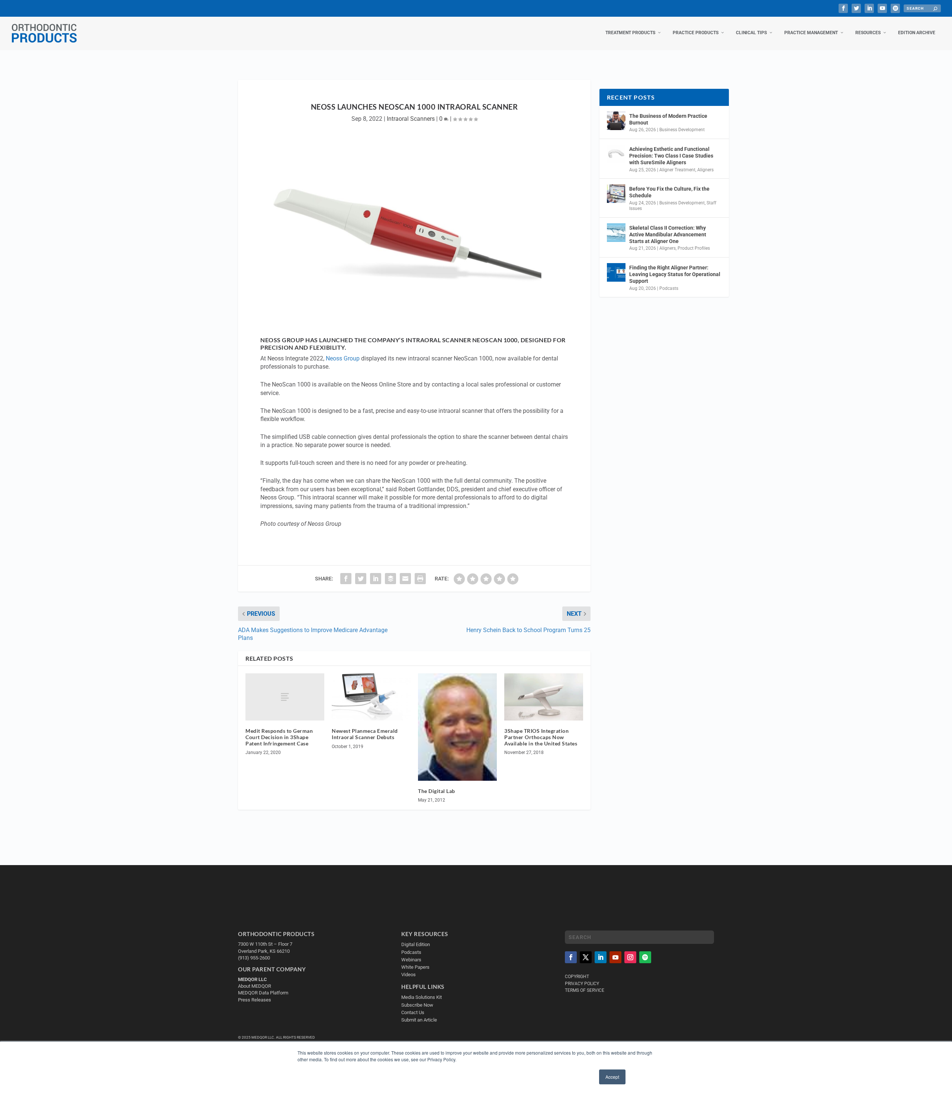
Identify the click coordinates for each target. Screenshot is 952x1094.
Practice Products (695, 32)
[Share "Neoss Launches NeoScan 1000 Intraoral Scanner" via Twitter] (360, 578)
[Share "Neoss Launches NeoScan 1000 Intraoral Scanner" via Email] (405, 578)
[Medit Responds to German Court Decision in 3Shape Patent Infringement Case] (284, 697)
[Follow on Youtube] (615, 957)
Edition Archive (916, 32)
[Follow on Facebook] (571, 957)
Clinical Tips (751, 32)
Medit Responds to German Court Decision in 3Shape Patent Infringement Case (279, 737)
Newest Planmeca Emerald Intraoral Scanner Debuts (365, 734)
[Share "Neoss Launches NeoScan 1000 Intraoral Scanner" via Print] (420, 578)
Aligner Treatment (677, 169)
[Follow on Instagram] (630, 957)
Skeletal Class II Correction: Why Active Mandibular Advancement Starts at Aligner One (667, 234)
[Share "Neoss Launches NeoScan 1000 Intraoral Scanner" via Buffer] (390, 578)
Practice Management (811, 32)
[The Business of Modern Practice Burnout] (616, 120)
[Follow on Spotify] (645, 957)
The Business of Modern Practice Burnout (668, 119)
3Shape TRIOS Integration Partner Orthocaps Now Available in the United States (540, 737)
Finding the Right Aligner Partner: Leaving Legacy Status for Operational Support (674, 274)
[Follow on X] (586, 957)
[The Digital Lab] (457, 727)
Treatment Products (630, 32)
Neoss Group (343, 358)
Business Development (682, 129)
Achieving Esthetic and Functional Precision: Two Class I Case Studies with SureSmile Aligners (671, 155)
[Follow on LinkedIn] (601, 957)
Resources (868, 32)
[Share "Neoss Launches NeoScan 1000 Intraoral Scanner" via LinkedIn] (375, 578)
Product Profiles (694, 248)
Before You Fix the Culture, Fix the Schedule (669, 192)
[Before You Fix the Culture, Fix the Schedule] (616, 193)
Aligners (705, 169)
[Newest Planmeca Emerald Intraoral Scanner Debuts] (371, 697)
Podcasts (668, 288)
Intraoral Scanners (411, 118)
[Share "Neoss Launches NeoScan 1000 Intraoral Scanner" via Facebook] (345, 578)
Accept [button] (612, 1077)
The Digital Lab (436, 791)
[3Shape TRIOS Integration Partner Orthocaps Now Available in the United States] (543, 697)
